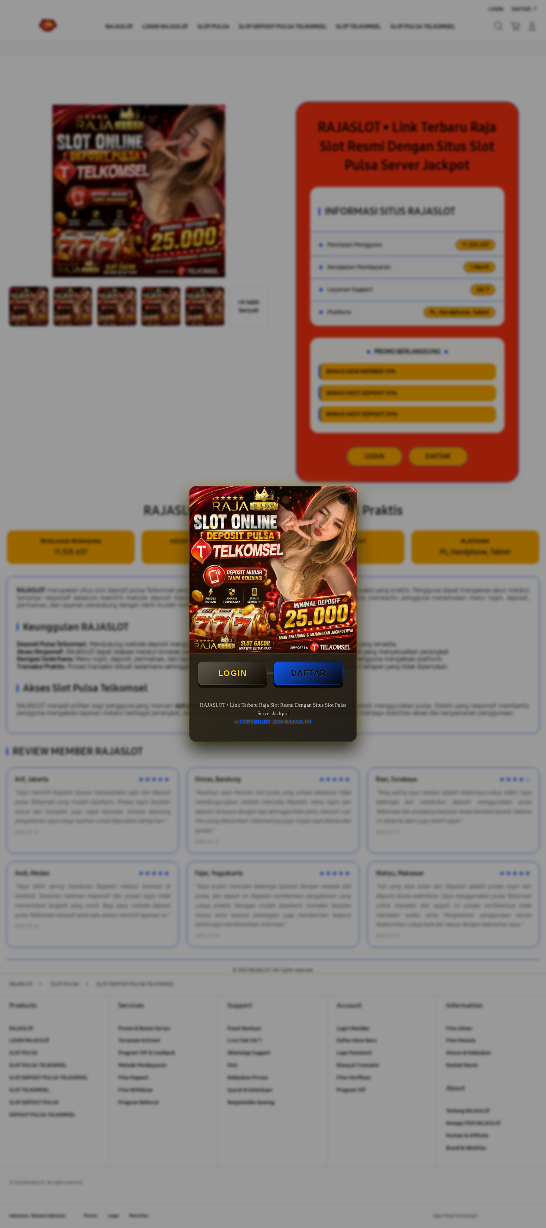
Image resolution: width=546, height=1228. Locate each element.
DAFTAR (308, 673)
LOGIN (232, 673)
